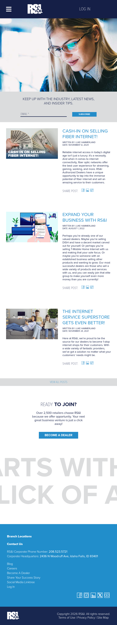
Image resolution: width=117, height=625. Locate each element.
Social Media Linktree (21, 582)
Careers (12, 568)
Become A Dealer (58, 435)
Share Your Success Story (23, 578)
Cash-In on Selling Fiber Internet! (85, 134)
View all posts (58, 382)
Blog (10, 564)
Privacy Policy (86, 618)
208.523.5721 (58, 552)
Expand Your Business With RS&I (84, 217)
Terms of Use (66, 618)
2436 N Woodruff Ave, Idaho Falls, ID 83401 (69, 556)
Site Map (103, 618)
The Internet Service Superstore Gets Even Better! (86, 317)
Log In (84, 9)
